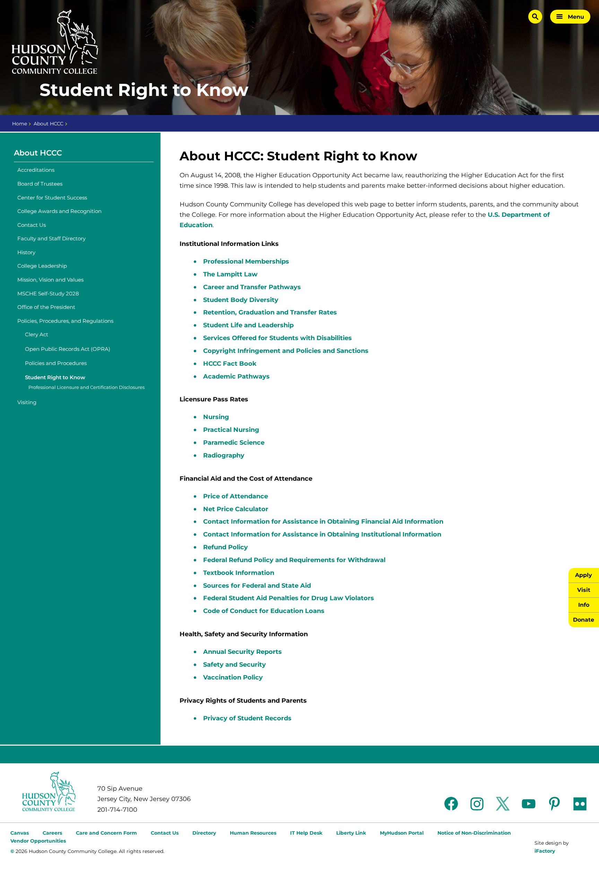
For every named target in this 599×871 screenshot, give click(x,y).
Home (19, 124)
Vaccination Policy (233, 677)
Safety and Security (234, 664)
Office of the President (46, 307)
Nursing (217, 417)
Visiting (26, 402)
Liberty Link (351, 833)
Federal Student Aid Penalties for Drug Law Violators (288, 598)
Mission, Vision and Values (50, 279)
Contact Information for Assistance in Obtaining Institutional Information (322, 534)
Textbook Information (238, 573)
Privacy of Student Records (247, 718)
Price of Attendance (235, 496)
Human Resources (253, 833)
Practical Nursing (232, 430)
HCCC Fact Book (230, 363)
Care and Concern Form (106, 833)
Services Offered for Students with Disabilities (277, 338)
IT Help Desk (306, 833)
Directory (204, 833)
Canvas (19, 833)
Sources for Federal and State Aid (257, 585)
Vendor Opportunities (38, 841)
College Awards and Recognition (59, 211)
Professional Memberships (246, 261)
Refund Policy (225, 547)
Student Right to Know (55, 377)
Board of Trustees (39, 183)
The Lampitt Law (230, 274)
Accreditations (35, 170)
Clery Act (36, 334)
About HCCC (48, 124)
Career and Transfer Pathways (252, 287)
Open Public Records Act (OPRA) (67, 349)
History (26, 252)
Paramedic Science (233, 442)
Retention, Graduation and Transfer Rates (270, 312)
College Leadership (42, 266)
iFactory (545, 851)
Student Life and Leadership (248, 325)
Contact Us (31, 225)
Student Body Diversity (240, 300)
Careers (52, 833)
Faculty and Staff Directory (51, 238)
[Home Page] (55, 42)
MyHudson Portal (402, 833)
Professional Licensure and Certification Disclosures (86, 387)
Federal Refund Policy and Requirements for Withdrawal (294, 560)
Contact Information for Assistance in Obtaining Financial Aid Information (323, 521)
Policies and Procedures (56, 363)
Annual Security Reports (242, 652)
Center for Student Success (52, 197)
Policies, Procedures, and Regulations (65, 321)
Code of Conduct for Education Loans (263, 611)
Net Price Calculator (235, 509)
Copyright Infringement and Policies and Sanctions (285, 351)
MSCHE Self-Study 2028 (48, 293)
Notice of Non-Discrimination (474, 833)
